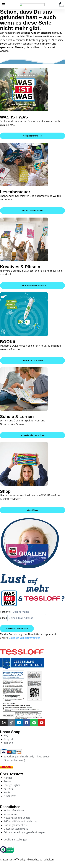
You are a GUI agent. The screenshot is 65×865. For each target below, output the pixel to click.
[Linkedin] (19, 722)
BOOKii (7, 341)
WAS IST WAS (14, 117)
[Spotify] (34, 722)
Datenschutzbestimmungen (25, 637)
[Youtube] (41, 722)
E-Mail (3, 618)
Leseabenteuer (15, 192)
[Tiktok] (11, 722)
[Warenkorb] (61, 4)
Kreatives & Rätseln (20, 266)
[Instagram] (4, 722)
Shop (5, 491)
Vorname (5, 611)
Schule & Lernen (17, 416)
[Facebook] (26, 722)
